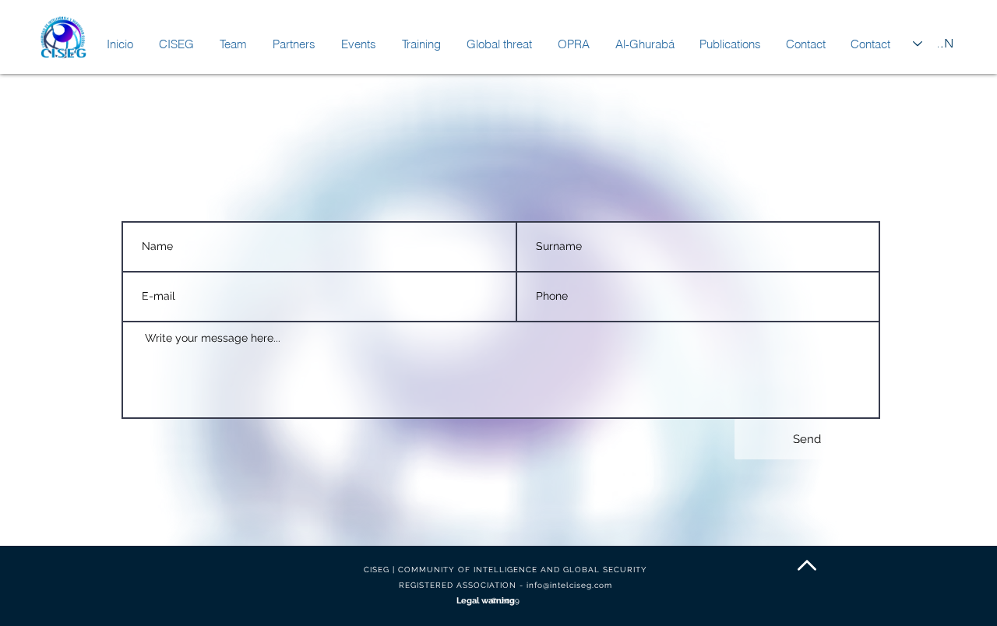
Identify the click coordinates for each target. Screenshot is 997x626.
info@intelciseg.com (569, 585)
